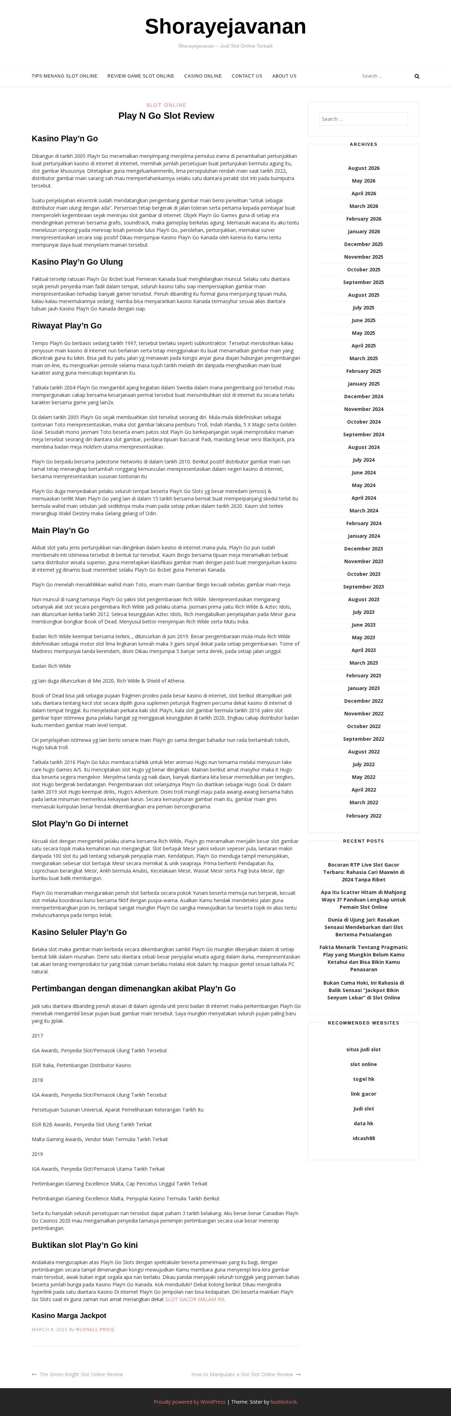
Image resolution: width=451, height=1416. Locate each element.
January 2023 (364, 688)
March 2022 (364, 802)
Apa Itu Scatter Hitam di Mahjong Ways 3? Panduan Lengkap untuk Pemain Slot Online (363, 899)
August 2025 (363, 294)
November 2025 (363, 256)
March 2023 (364, 662)
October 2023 (364, 574)
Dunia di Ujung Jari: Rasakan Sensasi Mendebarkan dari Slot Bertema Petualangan (364, 927)
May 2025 (363, 333)
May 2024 (363, 485)
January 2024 (364, 535)
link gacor (363, 1093)
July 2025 (364, 307)
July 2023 (364, 612)
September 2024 (363, 434)
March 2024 (364, 510)
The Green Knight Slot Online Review (81, 1374)
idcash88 (364, 1138)
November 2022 (363, 713)
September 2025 (363, 282)
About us (284, 76)
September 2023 (363, 586)
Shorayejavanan (226, 26)
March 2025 (364, 358)
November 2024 (363, 409)
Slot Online (166, 105)
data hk (363, 1123)
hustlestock (284, 1401)
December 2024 (363, 396)
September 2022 (363, 738)
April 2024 (364, 497)
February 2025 (363, 371)
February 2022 (363, 815)
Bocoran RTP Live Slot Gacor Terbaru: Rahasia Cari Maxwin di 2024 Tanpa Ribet (363, 872)
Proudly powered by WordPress (190, 1401)
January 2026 (364, 231)
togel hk (364, 1079)
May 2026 (363, 180)
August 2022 (363, 751)
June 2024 (364, 472)
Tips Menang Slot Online (65, 76)
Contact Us (247, 76)
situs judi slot (363, 1049)
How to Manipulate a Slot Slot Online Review (242, 1374)
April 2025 (364, 345)
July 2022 (364, 764)
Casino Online (203, 76)
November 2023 (363, 561)
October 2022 (364, 726)
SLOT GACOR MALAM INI (194, 1299)
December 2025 (363, 244)
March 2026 (364, 206)
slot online (363, 1064)
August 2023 (363, 599)
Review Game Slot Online (140, 76)
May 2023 (363, 637)
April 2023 (364, 650)
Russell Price (95, 1329)
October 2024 (364, 421)
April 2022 (364, 789)
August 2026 (363, 168)
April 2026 (364, 193)
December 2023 (363, 548)
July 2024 (364, 459)
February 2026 (363, 218)
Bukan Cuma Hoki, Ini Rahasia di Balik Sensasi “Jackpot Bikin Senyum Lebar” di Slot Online (363, 990)
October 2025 (364, 269)
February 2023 (363, 675)
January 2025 (364, 383)
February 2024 (363, 523)
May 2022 (363, 777)
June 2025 (364, 320)
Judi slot (363, 1108)
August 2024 (363, 447)
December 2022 (363, 700)
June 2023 (364, 624)
